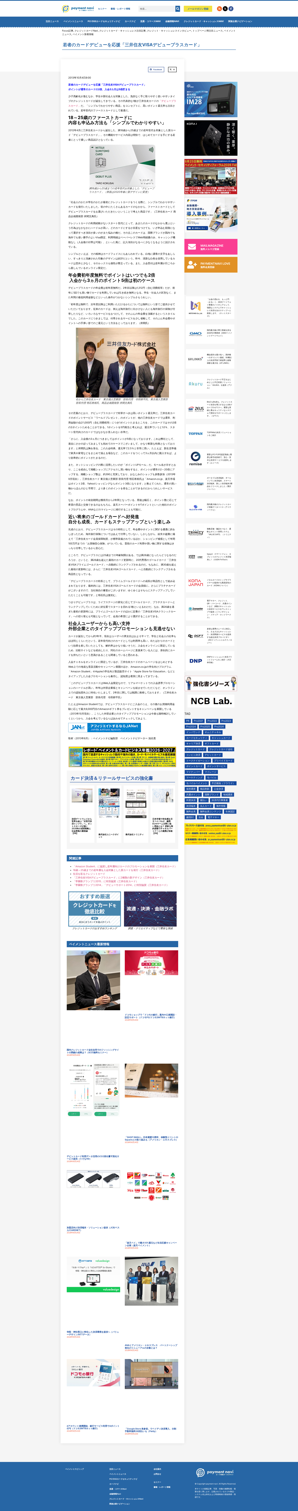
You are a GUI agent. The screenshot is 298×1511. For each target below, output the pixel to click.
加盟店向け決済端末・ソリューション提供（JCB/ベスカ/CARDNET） (93, 1228)
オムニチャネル (213, 732)
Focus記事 (67, 30)
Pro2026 (219, 726)
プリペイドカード (223, 760)
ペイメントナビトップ (74, 1469)
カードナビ (130, 21)
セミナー (102, 8)
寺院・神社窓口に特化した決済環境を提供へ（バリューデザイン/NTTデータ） (93, 1333)
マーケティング (194, 777)
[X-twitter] (225, 8)
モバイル (211, 777)
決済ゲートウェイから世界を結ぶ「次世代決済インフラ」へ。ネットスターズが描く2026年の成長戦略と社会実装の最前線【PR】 (82, 826)
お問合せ (157, 1474)
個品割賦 (204, 788)
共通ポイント (193, 794)
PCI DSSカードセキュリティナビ (104, 21)
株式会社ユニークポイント (109, 835)
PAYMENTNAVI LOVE (215, 263)
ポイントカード (194, 766)
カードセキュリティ (196, 737)
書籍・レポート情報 (120, 8)
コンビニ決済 (193, 754)
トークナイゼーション (198, 760)
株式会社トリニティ (135, 834)
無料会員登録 (207, 267)
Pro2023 (226, 720)
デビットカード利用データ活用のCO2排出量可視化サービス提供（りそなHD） (93, 1157)
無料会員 (191, 811)
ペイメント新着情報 (83, 34)
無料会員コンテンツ (210, 811)
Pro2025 (205, 726)
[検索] (177, 9)
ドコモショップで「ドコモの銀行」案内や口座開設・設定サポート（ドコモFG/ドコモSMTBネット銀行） (151, 1016)
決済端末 (191, 805)
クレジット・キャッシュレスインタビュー (169, 30)
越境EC (190, 817)
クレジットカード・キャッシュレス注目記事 (122, 30)
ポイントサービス (216, 766)
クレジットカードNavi (86, 30)
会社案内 (157, 1469)
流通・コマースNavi (150, 21)
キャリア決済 (193, 743)
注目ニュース (52, 21)
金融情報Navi (172, 21)
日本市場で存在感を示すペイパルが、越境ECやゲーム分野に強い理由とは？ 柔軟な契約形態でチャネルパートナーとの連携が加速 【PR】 (162, 826)
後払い (203, 800)
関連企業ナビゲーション (240, 21)
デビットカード (213, 754)
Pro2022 (212, 720)
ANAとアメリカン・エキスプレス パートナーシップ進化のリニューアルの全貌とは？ (151, 1346)
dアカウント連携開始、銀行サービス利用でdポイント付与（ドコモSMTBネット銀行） (93, 1427)
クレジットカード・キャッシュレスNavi (204, 21)
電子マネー (213, 817)
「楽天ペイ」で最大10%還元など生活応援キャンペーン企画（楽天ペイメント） (151, 1244)
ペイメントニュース (73, 21)
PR (187, 720)
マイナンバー (193, 771)
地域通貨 (228, 794)
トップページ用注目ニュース (207, 30)
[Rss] (219, 8)
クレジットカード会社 (221, 749)
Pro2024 (191, 726)
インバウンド (193, 732)
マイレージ (210, 771)
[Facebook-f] (230, 8)
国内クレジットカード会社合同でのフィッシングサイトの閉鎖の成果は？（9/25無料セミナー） (93, 1051)
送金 (201, 817)
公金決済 (218, 788)
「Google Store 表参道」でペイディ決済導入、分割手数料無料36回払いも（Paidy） (150, 1430)
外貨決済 (191, 800)
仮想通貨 (191, 788)
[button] (156, 69)
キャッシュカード (221, 737)
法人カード (206, 805)
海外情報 (221, 805)
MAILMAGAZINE (212, 245)
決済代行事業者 (220, 800)
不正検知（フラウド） (223, 783)
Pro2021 (198, 720)
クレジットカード (195, 749)
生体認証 (230, 811)
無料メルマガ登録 (210, 249)
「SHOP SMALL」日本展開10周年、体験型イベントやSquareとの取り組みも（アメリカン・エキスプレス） (151, 1138)
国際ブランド (212, 794)
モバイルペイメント (196, 783)
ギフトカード (212, 743)
